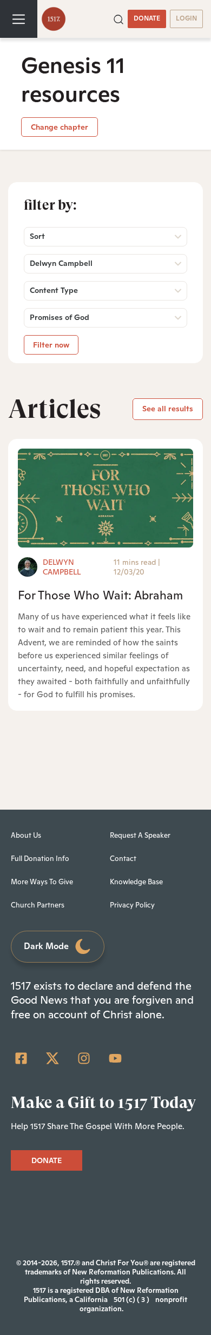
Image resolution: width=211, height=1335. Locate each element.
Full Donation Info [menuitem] (40, 858)
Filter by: (50, 205)
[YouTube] (115, 1058)
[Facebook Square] (21, 1058)
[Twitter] (52, 1058)
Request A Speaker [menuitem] (140, 835)
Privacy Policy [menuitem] (132, 905)
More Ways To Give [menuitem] (42, 881)
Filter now (51, 345)
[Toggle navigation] (18, 19)
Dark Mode (46, 946)
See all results (167, 408)
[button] (118, 18)
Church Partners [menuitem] (37, 905)
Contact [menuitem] (123, 858)
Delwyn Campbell (62, 567)
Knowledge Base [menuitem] (136, 881)
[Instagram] (84, 1058)
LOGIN (186, 18)
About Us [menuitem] (26, 835)
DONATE (147, 18)
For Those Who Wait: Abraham (100, 595)
